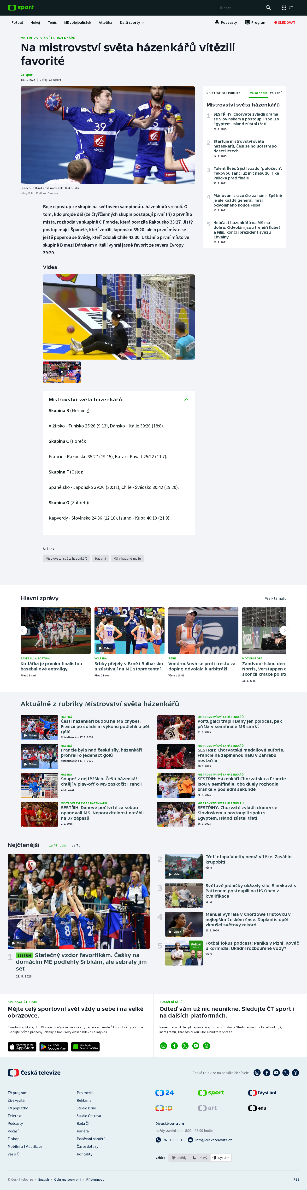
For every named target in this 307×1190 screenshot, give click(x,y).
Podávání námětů (91, 1138)
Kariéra (83, 1131)
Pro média (85, 1092)
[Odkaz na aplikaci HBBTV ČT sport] (85, 1047)
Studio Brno (86, 1108)
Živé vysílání (17, 1100)
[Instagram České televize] (257, 1073)
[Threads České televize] (295, 1073)
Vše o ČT (14, 1154)
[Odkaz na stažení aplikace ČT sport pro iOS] (22, 1047)
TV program (17, 1092)
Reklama (84, 1100)
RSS (296, 1179)
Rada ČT (83, 1123)
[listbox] (200, 1158)
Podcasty (15, 1123)
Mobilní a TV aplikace (25, 1146)
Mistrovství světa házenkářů (48, 37)
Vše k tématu (275, 598)
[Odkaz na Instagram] (163, 1046)
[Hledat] (268, 7)
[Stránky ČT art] (207, 1109)
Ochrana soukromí (67, 1179)
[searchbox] (241, 7)
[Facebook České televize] (267, 1073)
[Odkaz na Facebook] (174, 1046)
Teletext (15, 1115)
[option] (179, 1157)
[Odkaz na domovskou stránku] (28, 8)
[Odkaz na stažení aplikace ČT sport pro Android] (53, 1047)
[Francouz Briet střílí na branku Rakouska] (108, 135)
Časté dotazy (87, 1146)
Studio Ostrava (89, 1115)
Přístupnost (95, 1179)
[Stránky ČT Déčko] (163, 1109)
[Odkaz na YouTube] (196, 1046)
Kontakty (84, 1154)
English (43, 1179)
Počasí (13, 1131)
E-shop (13, 1138)
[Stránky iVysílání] (262, 1094)
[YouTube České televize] (276, 1073)
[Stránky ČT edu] (257, 1109)
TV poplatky (18, 1108)
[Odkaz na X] (185, 1046)
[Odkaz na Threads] (207, 1046)
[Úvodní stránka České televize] (34, 1073)
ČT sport (27, 74)
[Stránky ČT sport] (211, 1094)
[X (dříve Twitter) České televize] (286, 1073)
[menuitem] (17, 22)
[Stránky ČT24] (164, 1094)
